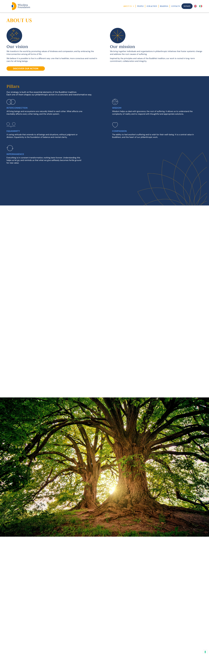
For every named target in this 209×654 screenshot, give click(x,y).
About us (127, 6)
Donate (187, 6)
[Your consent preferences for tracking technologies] (205, 652)
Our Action (152, 6)
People (140, 6)
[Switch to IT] (201, 6)
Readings (164, 6)
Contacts (175, 6)
